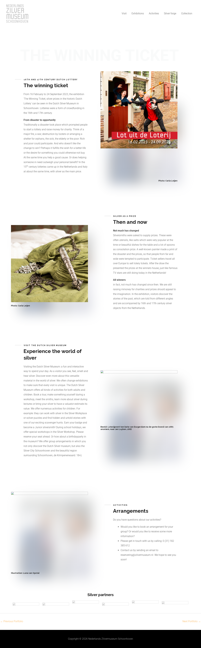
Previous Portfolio (11, 621)
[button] (104, 120)
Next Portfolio (191, 621)
